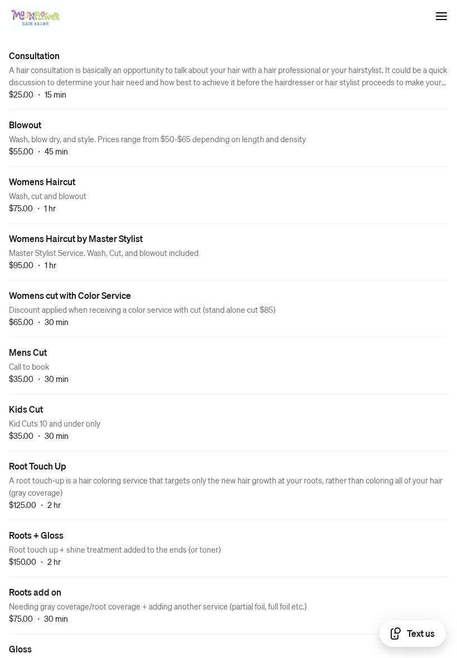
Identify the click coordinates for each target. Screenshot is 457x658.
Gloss (20, 649)
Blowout (25, 124)
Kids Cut (26, 409)
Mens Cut (28, 352)
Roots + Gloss (36, 535)
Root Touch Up (37, 466)
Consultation (34, 55)
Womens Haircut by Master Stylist (76, 238)
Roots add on (35, 592)
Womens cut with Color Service (70, 295)
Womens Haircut (42, 181)
